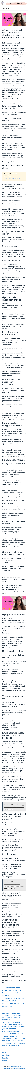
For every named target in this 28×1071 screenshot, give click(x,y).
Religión (5, 1058)
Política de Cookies (18, 1069)
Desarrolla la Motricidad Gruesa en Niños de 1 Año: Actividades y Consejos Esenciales (12, 1016)
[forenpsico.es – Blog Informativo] (14, 3)
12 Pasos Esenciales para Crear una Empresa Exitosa (12, 1032)
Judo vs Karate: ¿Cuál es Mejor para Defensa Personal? (13, 1044)
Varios (4, 1061)
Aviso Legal (7, 1069)
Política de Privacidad (16, 1067)
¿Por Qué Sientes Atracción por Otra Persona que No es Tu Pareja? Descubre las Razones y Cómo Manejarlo (13, 1025)
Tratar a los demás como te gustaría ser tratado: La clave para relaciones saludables (13, 1038)
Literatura (6, 1052)
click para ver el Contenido (13, 178)
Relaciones (6, 1055)
